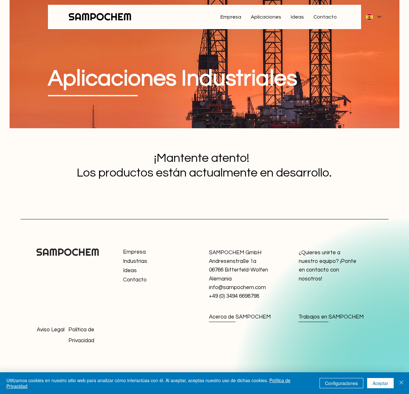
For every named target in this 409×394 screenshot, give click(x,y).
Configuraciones (341, 383)
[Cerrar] (401, 383)
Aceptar (380, 383)
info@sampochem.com (237, 287)
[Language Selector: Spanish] (373, 17)
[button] (146, 280)
